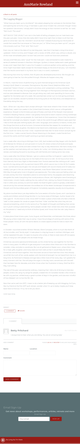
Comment (7, 358)
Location (33, 349)
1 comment (10, 311)
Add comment (12, 379)
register (56, 342)
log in (49, 342)
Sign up (55, 419)
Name (5, 349)
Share (22, 311)
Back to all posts (10, 14)
